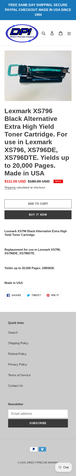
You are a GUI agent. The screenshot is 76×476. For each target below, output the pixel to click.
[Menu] (69, 33)
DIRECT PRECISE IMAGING (42, 462)
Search (13, 332)
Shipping (10, 187)
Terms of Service (19, 375)
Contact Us (15, 385)
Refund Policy (17, 354)
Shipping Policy (18, 343)
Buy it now (38, 214)
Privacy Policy (17, 364)
